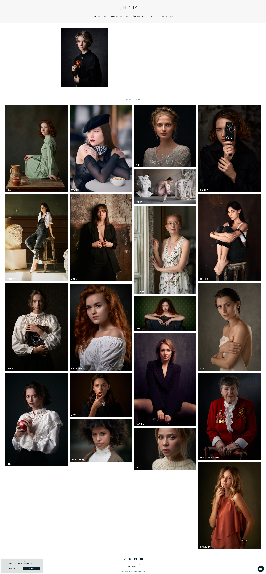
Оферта (123, 571)
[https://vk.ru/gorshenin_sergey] (135, 559)
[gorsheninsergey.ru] (133, 7)
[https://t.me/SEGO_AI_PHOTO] (130, 559)
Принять (31, 568)
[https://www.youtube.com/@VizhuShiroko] (141, 559)
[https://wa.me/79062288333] (124, 559)
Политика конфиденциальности (135, 571)
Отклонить (12, 568)
